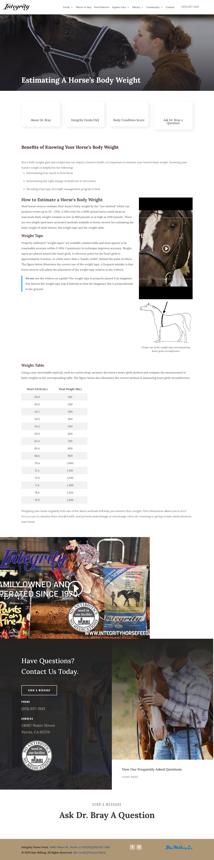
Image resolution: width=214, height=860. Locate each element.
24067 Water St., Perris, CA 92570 (69, 847)
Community (153, 7)
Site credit (79, 852)
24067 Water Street (38, 725)
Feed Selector (102, 7)
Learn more (130, 777)
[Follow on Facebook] (132, 847)
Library (136, 7)
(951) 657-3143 (33, 708)
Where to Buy (83, 7)
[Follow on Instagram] (139, 847)
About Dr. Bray (41, 120)
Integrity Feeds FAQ (85, 120)
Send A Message (39, 690)
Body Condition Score (129, 120)
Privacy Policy (97, 852)
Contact (170, 7)
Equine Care (119, 7)
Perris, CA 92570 (35, 732)
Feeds (66, 7)
